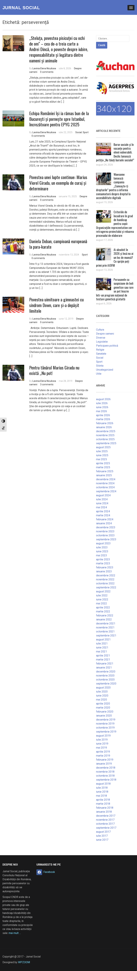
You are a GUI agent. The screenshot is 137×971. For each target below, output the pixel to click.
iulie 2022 (102, 595)
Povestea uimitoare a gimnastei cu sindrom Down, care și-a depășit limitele (56, 305)
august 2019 (103, 735)
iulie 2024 (102, 499)
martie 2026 (103, 419)
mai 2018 (101, 795)
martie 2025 (103, 467)
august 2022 (103, 591)
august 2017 (103, 831)
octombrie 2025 (105, 439)
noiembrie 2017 (105, 819)
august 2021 (103, 639)
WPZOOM (24, 962)
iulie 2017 (102, 835)
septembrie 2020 (106, 683)
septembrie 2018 (106, 779)
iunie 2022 (102, 599)
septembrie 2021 (106, 635)
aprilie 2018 (103, 799)
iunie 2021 (102, 647)
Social (78, 132)
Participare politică (107, 345)
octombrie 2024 (105, 487)
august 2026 (103, 399)
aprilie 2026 (103, 415)
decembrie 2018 (105, 767)
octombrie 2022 (105, 583)
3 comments (46, 384)
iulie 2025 (102, 451)
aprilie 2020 (103, 703)
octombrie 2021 (105, 631)
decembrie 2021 (105, 623)
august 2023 (103, 543)
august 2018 (103, 783)
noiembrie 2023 (105, 531)
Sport (86, 132)
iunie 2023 (102, 551)
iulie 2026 (102, 403)
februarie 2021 (104, 663)
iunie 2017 (102, 839)
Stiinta (99, 365)
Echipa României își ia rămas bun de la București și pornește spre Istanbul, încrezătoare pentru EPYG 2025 (59, 119)
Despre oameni (105, 333)
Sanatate (101, 353)
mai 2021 (101, 651)
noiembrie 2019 (105, 723)
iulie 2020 (102, 691)
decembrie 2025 (105, 431)
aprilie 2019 (103, 751)
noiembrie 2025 (105, 435)
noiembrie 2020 (105, 675)
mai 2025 (101, 459)
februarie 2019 (104, 759)
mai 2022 (101, 603)
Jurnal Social (21, 7)
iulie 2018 (102, 787)
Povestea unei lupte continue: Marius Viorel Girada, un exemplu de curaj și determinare (58, 183)
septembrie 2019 (106, 731)
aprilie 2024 (103, 511)
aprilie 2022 (103, 607)
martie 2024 (103, 515)
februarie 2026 (104, 423)
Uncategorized (104, 369)
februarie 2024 (104, 519)
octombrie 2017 (105, 823)
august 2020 (103, 687)
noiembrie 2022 (105, 579)
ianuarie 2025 (104, 475)
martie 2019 (103, 755)
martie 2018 (103, 803)
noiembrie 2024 (105, 483)
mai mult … (15, 933)
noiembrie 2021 (105, 627)
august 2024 (103, 495)
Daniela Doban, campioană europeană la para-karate (58, 244)
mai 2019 (101, 747)
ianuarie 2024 (104, 523)
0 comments (46, 72)
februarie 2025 (104, 471)
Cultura (100, 329)
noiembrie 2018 (105, 771)
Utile (98, 373)
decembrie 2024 (105, 479)
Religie (100, 349)
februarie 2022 (104, 615)
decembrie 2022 (105, 575)
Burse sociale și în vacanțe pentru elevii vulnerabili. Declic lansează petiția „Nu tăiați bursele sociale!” (115, 152)
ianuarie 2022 (104, 619)
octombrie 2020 (105, 679)
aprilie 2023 (103, 559)
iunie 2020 (102, 695)
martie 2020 (103, 707)
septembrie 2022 (106, 587)
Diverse (100, 337)
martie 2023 (103, 563)
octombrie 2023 (105, 535)
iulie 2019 (102, 739)
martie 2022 (103, 611)
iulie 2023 (102, 547)
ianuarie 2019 (104, 763)
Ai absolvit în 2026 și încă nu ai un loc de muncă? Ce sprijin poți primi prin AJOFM (114, 257)
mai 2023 (101, 555)
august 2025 (103, 447)
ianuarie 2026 (104, 427)
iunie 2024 (102, 503)
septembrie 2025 (106, 443)
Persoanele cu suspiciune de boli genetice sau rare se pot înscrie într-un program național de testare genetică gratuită (114, 289)
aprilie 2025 (103, 463)
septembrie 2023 (106, 539)
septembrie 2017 (106, 827)
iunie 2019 (102, 743)
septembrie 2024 (106, 491)
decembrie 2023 (105, 527)
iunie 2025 (102, 455)
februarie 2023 (104, 567)
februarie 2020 (104, 711)
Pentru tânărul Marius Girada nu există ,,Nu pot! (54, 370)
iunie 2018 (102, 791)
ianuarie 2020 (104, 715)
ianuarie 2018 (104, 811)
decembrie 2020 (105, 671)
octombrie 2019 (105, 727)
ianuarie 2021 (104, 667)
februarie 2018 (104, 807)
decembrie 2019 (105, 719)
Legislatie (102, 341)
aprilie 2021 (103, 655)
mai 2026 (101, 411)
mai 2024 (101, 507)
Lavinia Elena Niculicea (44, 68)
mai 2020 (101, 699)
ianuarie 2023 (104, 571)
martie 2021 (103, 659)
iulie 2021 (102, 643)
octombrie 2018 (105, 775)
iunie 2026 (102, 407)
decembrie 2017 (105, 815)
